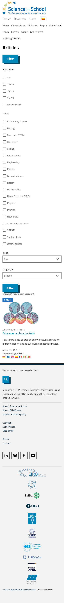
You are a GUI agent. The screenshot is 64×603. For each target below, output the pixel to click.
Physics (11, 203)
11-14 (10, 84)
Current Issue (18, 25)
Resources (12, 216)
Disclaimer (7, 431)
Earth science (14, 155)
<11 (9, 77)
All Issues (33, 25)
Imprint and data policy (14, 414)
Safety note (8, 426)
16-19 (10, 98)
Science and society (17, 223)
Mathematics (14, 189)
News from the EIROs (18, 196)
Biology (11, 128)
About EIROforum (11, 410)
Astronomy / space (17, 121)
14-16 (10, 91)
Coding (10, 149)
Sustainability (14, 237)
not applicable (14, 104)
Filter (10, 58)
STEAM (11, 230)
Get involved (36, 32)
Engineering (13, 162)
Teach (5, 32)
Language (7, 269)
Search (32, 19)
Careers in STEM (15, 135)
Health (10, 183)
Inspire (43, 25)
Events (15, 32)
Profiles (11, 210)
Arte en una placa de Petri (18, 333)
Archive (6, 439)
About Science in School (14, 406)
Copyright (7, 422)
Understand (55, 25)
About (24, 32)
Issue (5, 253)
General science (15, 176)
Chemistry (12, 142)
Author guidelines (11, 38)
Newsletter (20, 19)
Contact (6, 19)
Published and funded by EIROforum (19, 589)
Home (5, 25)
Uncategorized (14, 244)
